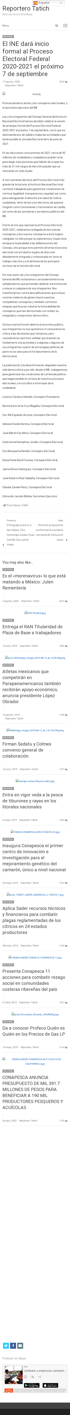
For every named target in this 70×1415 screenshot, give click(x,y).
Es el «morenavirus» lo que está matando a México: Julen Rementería (34, 582)
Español (43, 2)
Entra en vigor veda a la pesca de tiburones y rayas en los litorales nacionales (32, 801)
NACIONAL (8, 36)
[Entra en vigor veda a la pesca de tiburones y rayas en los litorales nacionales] (35, 781)
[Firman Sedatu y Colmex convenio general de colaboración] (35, 730)
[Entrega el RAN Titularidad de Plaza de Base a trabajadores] (35, 613)
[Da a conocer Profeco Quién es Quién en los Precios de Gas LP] (35, 1014)
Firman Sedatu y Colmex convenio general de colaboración (26, 750)
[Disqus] (35, 1184)
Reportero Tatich (25, 8)
